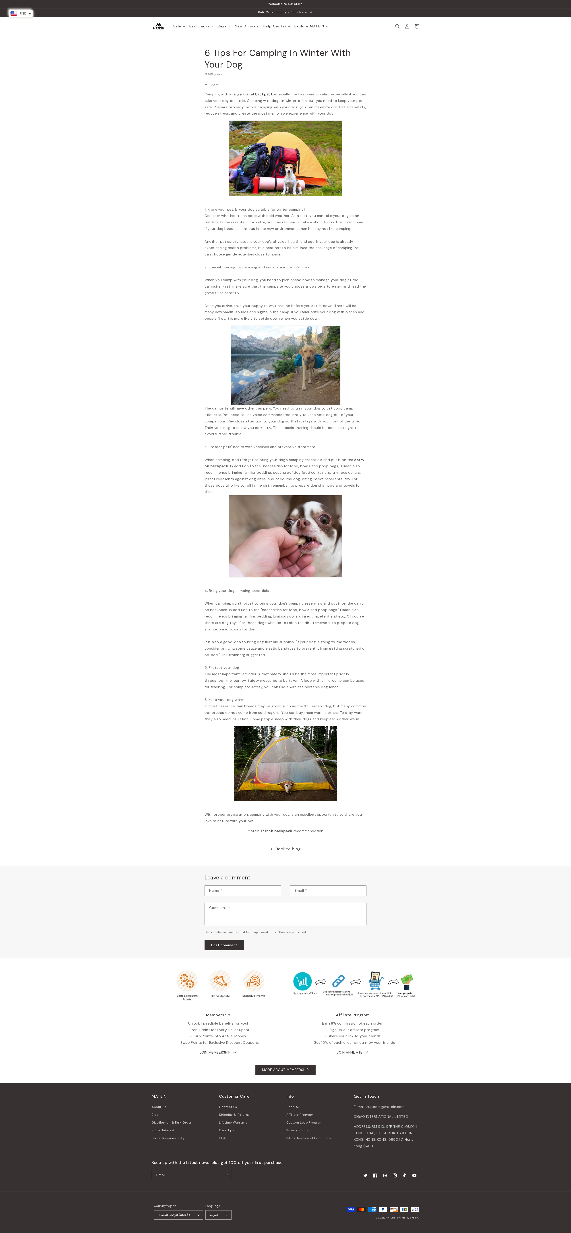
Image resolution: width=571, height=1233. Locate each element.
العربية (214, 1215)
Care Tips (226, 1130)
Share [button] (214, 85)
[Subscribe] (227, 1175)
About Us (159, 1107)
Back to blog (288, 849)
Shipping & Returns (234, 1115)
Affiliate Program (299, 1115)
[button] (397, 26)
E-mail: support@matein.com (379, 1106)
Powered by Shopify (407, 1217)
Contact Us (228, 1107)
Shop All (293, 1107)
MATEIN (390, 1217)
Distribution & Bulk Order (172, 1122)
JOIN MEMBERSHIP (215, 1052)
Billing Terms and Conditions (308, 1138)
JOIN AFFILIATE (349, 1052)
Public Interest (163, 1130)
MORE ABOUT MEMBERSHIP (285, 1070)
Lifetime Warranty (233, 1122)
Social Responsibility (168, 1138)
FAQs (223, 1138)
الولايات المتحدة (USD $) (174, 1215)
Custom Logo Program (304, 1122)
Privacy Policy (297, 1130)
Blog (155, 1115)
